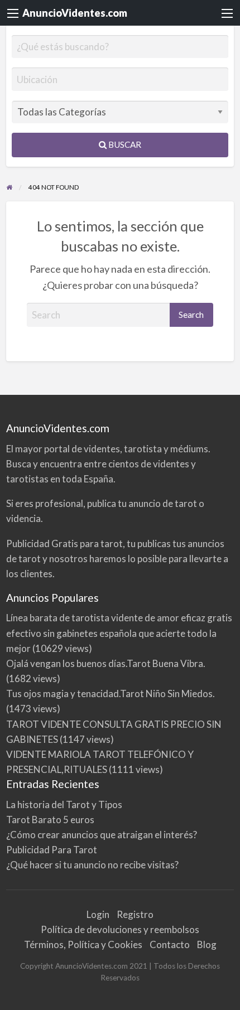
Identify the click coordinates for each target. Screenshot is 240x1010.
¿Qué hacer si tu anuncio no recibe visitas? (92, 865)
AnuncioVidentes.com (74, 13)
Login (98, 914)
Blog (207, 944)
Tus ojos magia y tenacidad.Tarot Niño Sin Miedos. (110, 693)
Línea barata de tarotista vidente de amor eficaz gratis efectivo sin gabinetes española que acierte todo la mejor (119, 633)
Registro (135, 914)
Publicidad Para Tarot (51, 850)
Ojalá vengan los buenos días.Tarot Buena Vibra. (105, 663)
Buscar (124, 144)
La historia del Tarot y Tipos (64, 804)
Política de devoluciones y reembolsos (120, 929)
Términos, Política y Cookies (83, 944)
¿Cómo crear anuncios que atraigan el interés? (101, 834)
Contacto (170, 944)
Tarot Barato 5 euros (50, 819)
